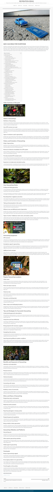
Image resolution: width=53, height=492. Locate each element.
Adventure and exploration (9, 84)
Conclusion (6, 97)
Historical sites (7, 75)
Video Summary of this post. (8, 54)
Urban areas (7, 73)
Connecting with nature (9, 86)
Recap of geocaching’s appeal (10, 98)
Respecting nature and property (10, 89)
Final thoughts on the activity (9, 100)
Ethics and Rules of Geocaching (8, 88)
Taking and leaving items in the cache (10, 66)
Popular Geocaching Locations (8, 72)
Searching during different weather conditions (11, 82)
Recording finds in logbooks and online (10, 65)
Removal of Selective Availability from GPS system (12, 60)
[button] (20, 53)
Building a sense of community (9, 87)
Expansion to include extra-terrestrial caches (11, 62)
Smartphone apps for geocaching (10, 70)
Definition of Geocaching (9, 56)
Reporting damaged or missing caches (10, 91)
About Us (15, 5)
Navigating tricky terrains (9, 81)
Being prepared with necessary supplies (11, 80)
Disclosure (25, 5)
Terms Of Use (37, 5)
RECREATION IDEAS (26, 1)
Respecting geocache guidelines (10, 92)
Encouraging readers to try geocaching (11, 99)
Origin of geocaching (8, 59)
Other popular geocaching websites (10, 95)
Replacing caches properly (9, 90)
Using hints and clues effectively (10, 79)
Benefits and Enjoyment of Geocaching (9, 83)
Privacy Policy (31, 5)
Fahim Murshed (31, 490)
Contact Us (20, 5)
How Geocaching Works (7, 63)
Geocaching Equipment (7, 68)
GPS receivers (7, 69)
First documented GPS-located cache (10, 61)
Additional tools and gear (9, 71)
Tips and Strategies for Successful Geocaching (10, 77)
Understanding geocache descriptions (10, 78)
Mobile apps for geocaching (9, 96)
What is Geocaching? (7, 55)
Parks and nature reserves (9, 74)
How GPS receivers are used (9, 57)
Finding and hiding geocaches (9, 64)
